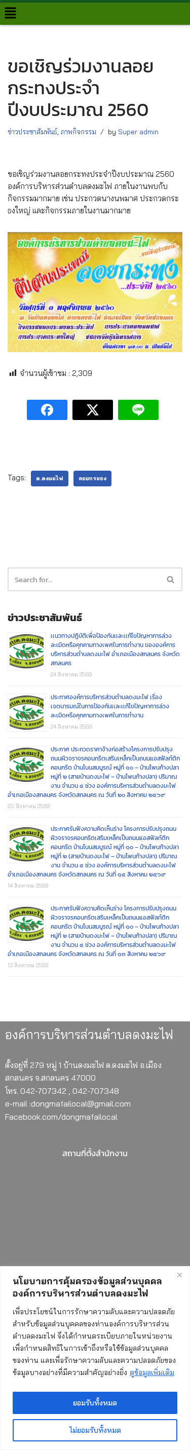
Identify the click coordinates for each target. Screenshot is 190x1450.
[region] (95, 1358)
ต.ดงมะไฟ (49, 478)
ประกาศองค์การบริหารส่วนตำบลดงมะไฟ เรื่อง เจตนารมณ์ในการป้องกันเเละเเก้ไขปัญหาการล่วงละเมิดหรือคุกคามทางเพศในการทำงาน (110, 706)
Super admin (138, 131)
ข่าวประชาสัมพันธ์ (32, 131)
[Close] (179, 1275)
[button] (10, 13)
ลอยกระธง (92, 478)
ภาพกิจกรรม (78, 131)
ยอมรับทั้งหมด (95, 1402)
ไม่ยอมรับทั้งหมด (95, 1430)
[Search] (171, 579)
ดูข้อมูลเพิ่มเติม (152, 1372)
